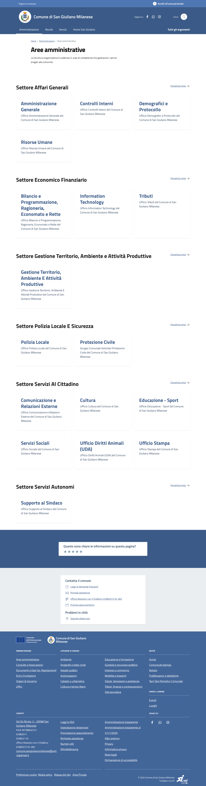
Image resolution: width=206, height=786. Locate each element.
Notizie (153, 670)
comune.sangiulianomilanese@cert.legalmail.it (36, 753)
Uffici (19, 687)
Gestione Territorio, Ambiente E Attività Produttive (41, 278)
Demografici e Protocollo (153, 106)
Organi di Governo (26, 681)
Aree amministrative (27, 659)
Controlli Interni (96, 103)
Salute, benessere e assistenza (122, 681)
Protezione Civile (97, 342)
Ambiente (65, 659)
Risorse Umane (36, 142)
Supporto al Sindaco (41, 503)
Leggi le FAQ (67, 722)
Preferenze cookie (26, 775)
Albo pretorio (112, 738)
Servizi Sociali (35, 443)
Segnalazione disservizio (74, 727)
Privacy (109, 744)
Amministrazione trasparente (121, 722)
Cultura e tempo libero (73, 687)
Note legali (111, 755)
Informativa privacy (116, 749)
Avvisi (152, 659)
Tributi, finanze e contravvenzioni (123, 687)
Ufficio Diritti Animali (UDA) (102, 446)
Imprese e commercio (117, 670)
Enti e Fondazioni (26, 676)
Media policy (45, 775)
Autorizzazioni (68, 676)
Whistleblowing (69, 749)
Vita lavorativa (113, 692)
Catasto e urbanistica (72, 681)
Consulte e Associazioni (29, 665)
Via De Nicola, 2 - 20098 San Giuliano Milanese (32, 723)
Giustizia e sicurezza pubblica (121, 665)
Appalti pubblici (69, 670)
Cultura (87, 400)
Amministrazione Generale (39, 106)
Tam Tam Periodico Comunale (166, 681)
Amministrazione (29, 29)
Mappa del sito (62, 775)
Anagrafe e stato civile (73, 665)
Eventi (152, 700)
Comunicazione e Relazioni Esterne (39, 403)
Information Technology (92, 199)
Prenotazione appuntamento (76, 733)
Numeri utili (67, 744)
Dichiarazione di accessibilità (121, 760)
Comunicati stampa (160, 665)
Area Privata (80, 775)
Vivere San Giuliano (84, 29)
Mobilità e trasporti (115, 676)
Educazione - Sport (158, 400)
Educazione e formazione (119, 659)
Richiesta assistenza (71, 738)
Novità (49, 29)
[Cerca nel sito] (184, 17)
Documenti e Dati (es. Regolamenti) (36, 670)
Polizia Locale (35, 342)
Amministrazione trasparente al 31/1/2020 (123, 730)
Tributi (146, 196)
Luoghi (153, 706)
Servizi (63, 29)
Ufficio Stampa (154, 443)
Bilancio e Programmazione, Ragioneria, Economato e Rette (40, 205)
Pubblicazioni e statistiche (164, 676)
